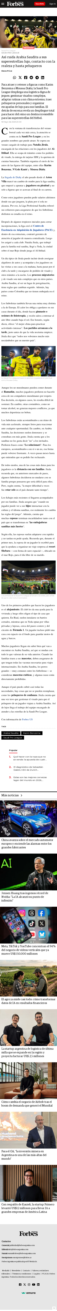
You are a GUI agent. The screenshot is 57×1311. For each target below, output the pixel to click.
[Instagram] (29, 1285)
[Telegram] (37, 77)
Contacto (26, 1271)
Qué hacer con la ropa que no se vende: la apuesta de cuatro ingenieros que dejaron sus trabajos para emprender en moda (30, 758)
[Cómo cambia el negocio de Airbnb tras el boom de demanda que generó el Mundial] (28, 1080)
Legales (36, 1274)
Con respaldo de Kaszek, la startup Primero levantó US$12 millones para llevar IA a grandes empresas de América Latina (27, 1208)
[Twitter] (20, 77)
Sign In (52, 4)
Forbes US (27, 719)
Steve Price (6, 71)
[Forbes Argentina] (15, 4)
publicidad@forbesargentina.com (22, 1245)
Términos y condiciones (21, 1274)
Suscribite (40, 4)
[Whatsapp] (14, 77)
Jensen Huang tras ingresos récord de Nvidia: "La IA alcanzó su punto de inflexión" (24, 897)
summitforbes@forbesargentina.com (22, 1253)
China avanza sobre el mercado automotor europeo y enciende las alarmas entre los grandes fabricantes (27, 844)
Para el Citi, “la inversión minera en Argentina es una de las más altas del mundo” (23, 1155)
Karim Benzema (31, 733)
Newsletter (16, 1271)
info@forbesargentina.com (18, 1249)
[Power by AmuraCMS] (28, 1293)
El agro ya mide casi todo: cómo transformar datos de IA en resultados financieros (28, 1001)
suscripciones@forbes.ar (22, 1258)
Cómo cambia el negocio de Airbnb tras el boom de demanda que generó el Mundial (27, 1104)
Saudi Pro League (12, 737)
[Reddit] (31, 77)
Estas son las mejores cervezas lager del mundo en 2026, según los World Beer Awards (30, 779)
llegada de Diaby (13, 177)
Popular (13, 750)
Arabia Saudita (10, 733)
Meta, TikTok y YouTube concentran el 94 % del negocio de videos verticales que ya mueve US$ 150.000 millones (28, 950)
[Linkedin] (42, 77)
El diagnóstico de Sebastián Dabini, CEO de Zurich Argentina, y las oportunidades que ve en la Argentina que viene (30, 768)
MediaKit (5, 1271)
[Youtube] (33, 1285)
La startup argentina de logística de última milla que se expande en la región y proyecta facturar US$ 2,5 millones (27, 1052)
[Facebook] (25, 77)
